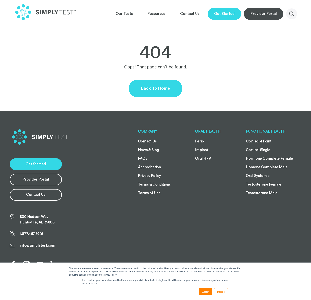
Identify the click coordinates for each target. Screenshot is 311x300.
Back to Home (155, 88)
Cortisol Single (258, 150)
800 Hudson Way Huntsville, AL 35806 (37, 219)
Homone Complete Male (267, 167)
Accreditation (149, 167)
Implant (201, 150)
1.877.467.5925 (31, 234)
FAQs (142, 158)
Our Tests (124, 14)
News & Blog (148, 150)
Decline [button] (221, 291)
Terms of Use (149, 193)
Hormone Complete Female (269, 158)
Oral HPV (203, 158)
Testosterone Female (263, 184)
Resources (156, 14)
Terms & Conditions (154, 184)
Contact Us (190, 14)
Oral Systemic (257, 176)
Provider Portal (263, 14)
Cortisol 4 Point (258, 141)
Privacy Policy (149, 176)
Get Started (224, 14)
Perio (199, 141)
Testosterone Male (262, 193)
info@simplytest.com (37, 245)
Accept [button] (205, 291)
